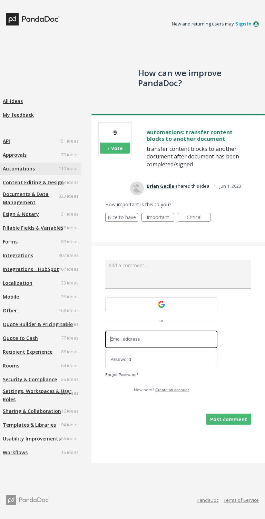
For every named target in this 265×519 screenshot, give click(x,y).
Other (10, 310)
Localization (17, 283)
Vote (117, 148)
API (6, 141)
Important (160, 218)
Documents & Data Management (26, 198)
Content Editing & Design (33, 182)
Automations (19, 168)
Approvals (15, 155)
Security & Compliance (30, 379)
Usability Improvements (32, 438)
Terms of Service (241, 500)
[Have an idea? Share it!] (32, 19)
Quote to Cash (20, 338)
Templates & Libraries (29, 425)
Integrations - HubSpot (31, 269)
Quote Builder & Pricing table (38, 324)
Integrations (18, 255)
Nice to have (123, 218)
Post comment (228, 419)
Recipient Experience (27, 352)
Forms (10, 241)
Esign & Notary (21, 214)
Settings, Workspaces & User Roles (37, 395)
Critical (198, 218)
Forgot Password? (122, 374)
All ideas (13, 101)
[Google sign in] (161, 304)
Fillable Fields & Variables (33, 228)
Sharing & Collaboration (32, 411)
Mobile (11, 296)
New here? (161, 390)
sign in (244, 24)
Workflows (15, 452)
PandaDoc (207, 500)
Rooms (11, 365)
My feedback (18, 115)
